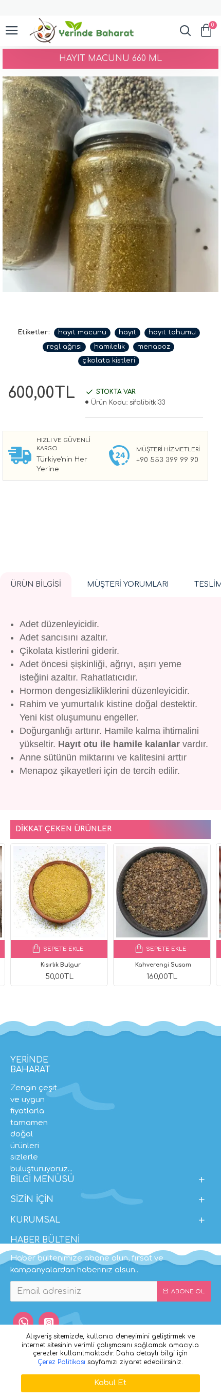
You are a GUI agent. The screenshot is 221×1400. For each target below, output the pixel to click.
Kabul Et (110, 1382)
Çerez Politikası (61, 1362)
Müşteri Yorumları (128, 584)
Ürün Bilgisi (35, 584)
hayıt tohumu (172, 332)
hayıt (127, 332)
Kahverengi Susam (163, 965)
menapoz (153, 346)
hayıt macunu (82, 332)
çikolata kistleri (108, 360)
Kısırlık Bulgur (61, 965)
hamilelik (109, 346)
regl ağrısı (64, 346)
